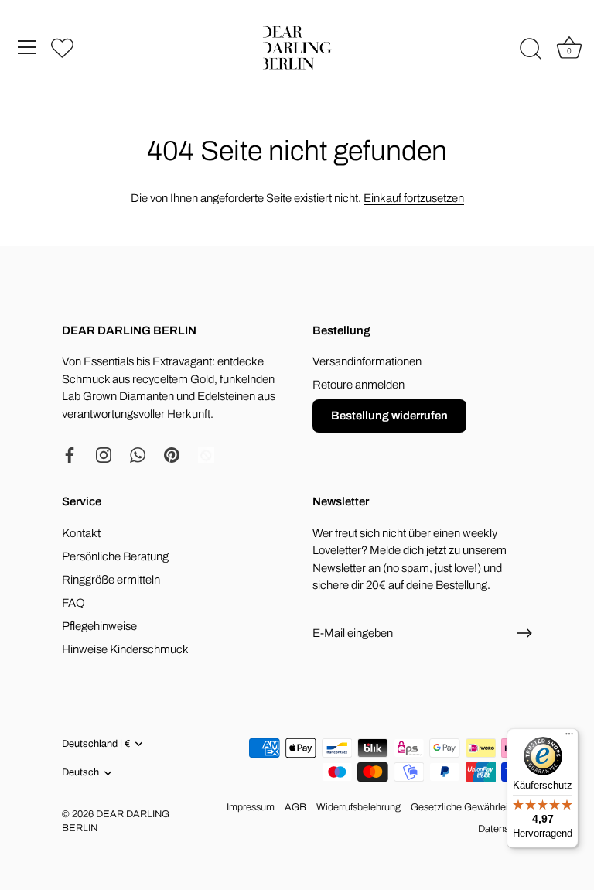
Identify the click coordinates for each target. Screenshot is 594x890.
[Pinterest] (171, 454)
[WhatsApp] (137, 454)
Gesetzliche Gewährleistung (471, 807)
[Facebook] (69, 454)
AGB (295, 807)
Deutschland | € (96, 743)
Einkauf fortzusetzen (414, 198)
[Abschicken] (524, 633)
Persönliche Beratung (115, 556)
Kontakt (81, 533)
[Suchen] (531, 50)
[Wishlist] (62, 47)
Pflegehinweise (99, 626)
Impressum (251, 807)
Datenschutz (505, 828)
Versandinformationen (367, 361)
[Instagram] (103, 454)
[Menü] (27, 47)
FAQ (73, 603)
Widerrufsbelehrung (358, 807)
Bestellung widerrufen (389, 415)
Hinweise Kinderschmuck (125, 649)
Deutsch (80, 772)
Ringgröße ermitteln (111, 579)
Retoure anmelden (358, 384)
